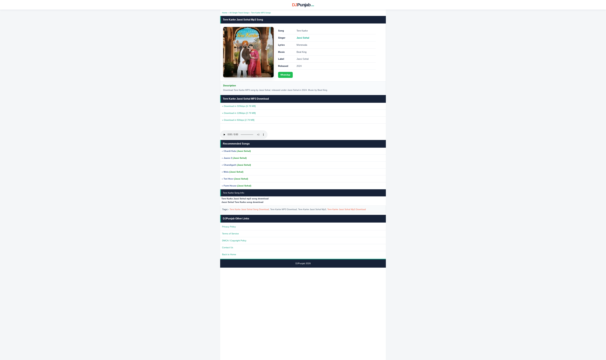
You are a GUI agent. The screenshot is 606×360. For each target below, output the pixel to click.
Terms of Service (230, 233)
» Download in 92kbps (238, 120)
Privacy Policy (229, 226)
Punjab (303, 4)
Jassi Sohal (303, 37)
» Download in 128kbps (239, 113)
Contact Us (227, 247)
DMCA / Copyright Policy (234, 240)
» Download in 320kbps (239, 106)
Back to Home (229, 254)
